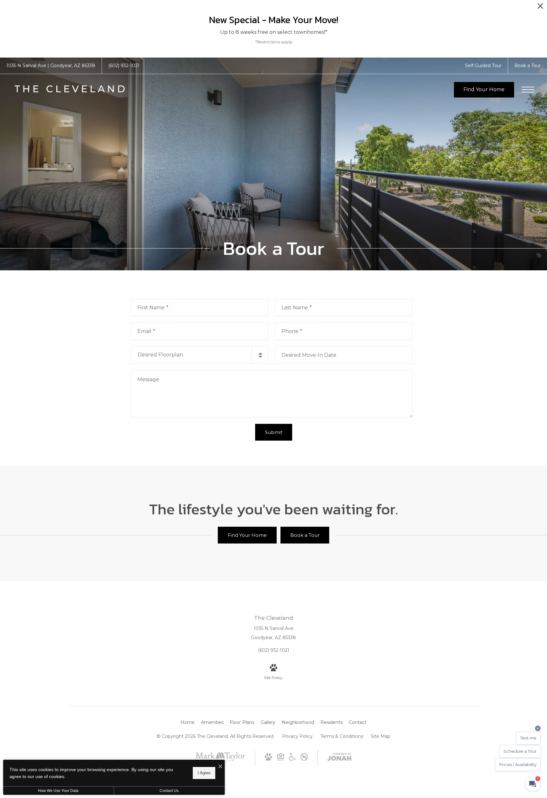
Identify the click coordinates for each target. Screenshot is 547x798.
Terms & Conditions (341, 736)
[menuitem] (187, 722)
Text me (528, 737)
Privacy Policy (297, 736)
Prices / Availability (518, 764)
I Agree (204, 772)
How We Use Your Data (58, 791)
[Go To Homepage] (70, 89)
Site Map (380, 736)
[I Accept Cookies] (220, 766)
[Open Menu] (528, 89)
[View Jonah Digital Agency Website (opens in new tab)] (339, 758)
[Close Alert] (540, 8)
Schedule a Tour (520, 751)
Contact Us (169, 791)
